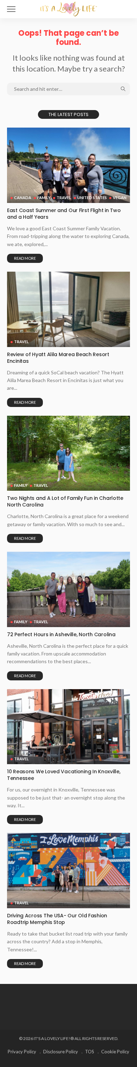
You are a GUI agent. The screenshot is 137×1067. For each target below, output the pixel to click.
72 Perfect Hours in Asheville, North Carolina (61, 634)
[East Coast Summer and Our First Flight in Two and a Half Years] (68, 165)
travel (64, 197)
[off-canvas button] (11, 9)
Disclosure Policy (60, 1051)
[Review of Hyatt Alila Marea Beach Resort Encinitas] (68, 309)
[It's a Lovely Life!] (68, 8)
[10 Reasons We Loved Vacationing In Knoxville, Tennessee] (68, 726)
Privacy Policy (22, 1051)
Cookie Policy (115, 1051)
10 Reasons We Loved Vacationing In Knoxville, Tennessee (63, 775)
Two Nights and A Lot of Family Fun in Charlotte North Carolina (65, 501)
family (44, 197)
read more (25, 258)
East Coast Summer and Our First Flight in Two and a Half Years (63, 213)
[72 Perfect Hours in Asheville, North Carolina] (68, 589)
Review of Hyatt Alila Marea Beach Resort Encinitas (58, 358)
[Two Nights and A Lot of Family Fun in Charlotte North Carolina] (68, 453)
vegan (119, 197)
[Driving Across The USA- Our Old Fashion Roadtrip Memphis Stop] (68, 870)
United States (92, 197)
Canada (22, 197)
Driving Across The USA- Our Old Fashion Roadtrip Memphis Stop (57, 919)
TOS (89, 1051)
